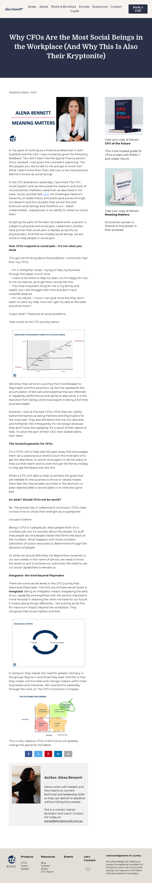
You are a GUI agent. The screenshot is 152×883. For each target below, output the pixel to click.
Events (84, 6)
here (46, 194)
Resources (100, 6)
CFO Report (47, 871)
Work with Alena (63, 6)
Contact (116, 6)
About (43, 6)
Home (32, 6)
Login (75, 11)
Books (44, 868)
